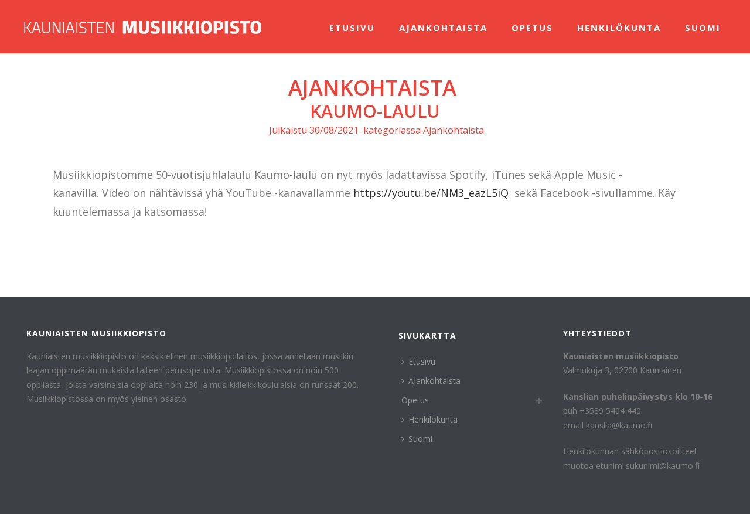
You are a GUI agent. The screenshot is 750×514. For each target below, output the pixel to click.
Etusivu (352, 27)
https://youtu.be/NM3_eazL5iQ (431, 193)
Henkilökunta (619, 27)
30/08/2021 (334, 130)
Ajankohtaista (443, 27)
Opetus (532, 27)
